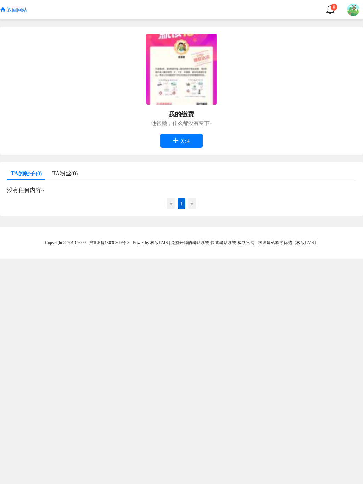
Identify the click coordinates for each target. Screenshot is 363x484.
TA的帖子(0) (26, 173)
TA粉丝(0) (65, 173)
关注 (184, 141)
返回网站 (16, 10)
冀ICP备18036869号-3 (109, 242)
